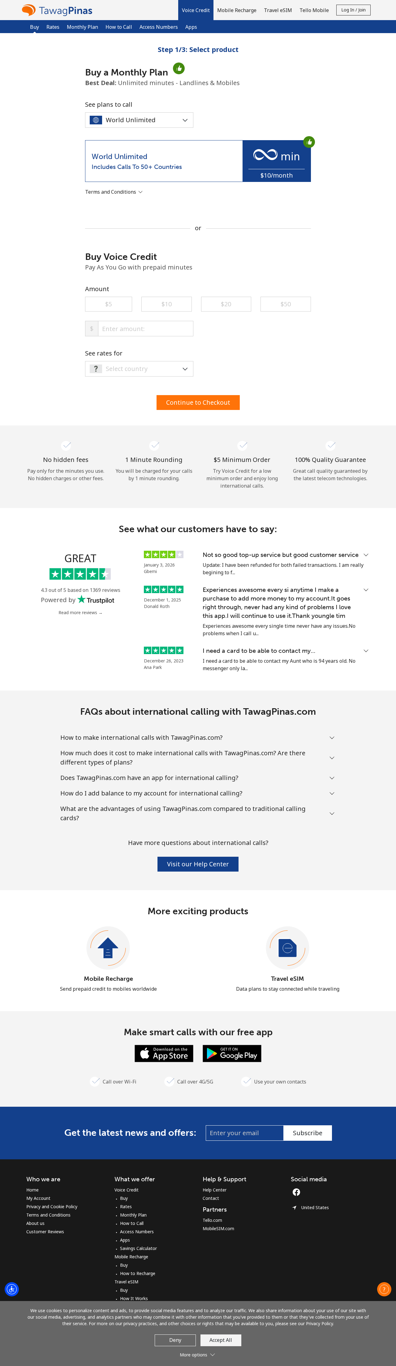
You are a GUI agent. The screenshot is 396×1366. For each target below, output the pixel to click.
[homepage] (58, 10)
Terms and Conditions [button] (111, 191)
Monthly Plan (82, 27)
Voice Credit (126, 1190)
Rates (52, 27)
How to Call (118, 27)
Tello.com (212, 1220)
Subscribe (307, 1133)
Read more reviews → (80, 612)
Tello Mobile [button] (314, 10)
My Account (38, 1198)
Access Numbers (159, 27)
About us (35, 1223)
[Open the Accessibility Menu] (12, 1289)
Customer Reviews (45, 1232)
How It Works (134, 1298)
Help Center (214, 1190)
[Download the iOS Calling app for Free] (164, 1052)
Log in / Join (353, 10)
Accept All (220, 1340)
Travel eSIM (287, 978)
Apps (191, 27)
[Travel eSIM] (288, 948)
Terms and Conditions (48, 1215)
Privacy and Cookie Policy (51, 1206)
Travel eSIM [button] (278, 10)
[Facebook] (298, 1192)
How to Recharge (137, 1273)
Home (32, 1190)
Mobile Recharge (108, 978)
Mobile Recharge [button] (236, 10)
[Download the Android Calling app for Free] (232, 1052)
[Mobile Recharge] (108, 948)
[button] (195, 10)
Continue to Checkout (198, 402)
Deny (175, 1340)
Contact (211, 1198)
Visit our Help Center (198, 864)
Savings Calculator (138, 1248)
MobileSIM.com (218, 1228)
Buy (124, 1198)
